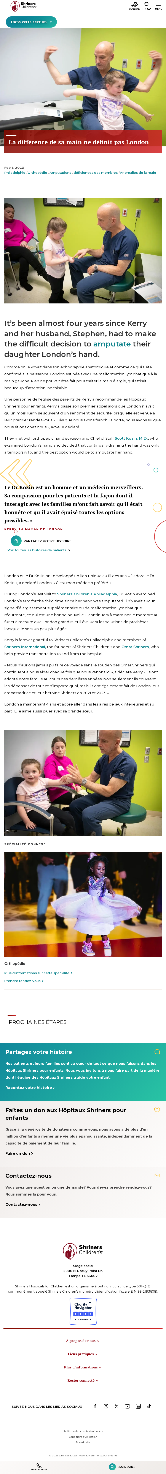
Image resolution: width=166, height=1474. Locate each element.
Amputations (60, 173)
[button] (146, 6)
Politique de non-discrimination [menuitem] (83, 1431)
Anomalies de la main (138, 173)
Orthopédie (37, 173)
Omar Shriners (135, 647)
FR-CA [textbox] (146, 8)
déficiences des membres (95, 173)
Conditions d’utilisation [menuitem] (83, 1436)
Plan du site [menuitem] (83, 1442)
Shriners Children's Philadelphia (87, 594)
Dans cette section (29, 21)
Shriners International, (25, 647)
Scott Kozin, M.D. (131, 438)
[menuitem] (83, 1340)
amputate (112, 343)
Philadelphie (14, 173)
